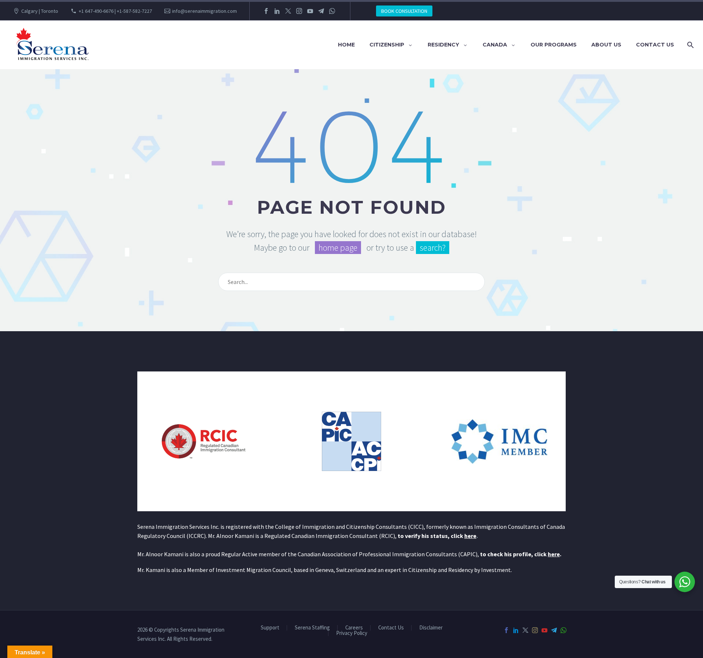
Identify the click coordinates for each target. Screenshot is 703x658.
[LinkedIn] (277, 11)
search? (433, 247)
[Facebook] (266, 11)
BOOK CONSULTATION (404, 11)
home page (338, 247)
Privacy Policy (351, 633)
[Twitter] (288, 11)
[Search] (689, 44)
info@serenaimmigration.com (204, 11)
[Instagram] (299, 11)
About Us (606, 44)
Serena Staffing (312, 628)
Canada (495, 44)
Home (346, 44)
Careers (354, 628)
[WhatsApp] (332, 11)
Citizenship (386, 44)
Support (270, 628)
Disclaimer (431, 628)
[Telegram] (321, 11)
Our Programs (554, 44)
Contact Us (655, 44)
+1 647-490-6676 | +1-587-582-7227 (115, 11)
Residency (443, 44)
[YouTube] (310, 11)
